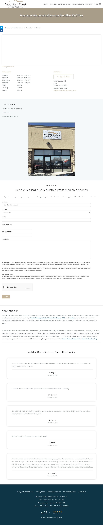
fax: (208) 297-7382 (60, 88)
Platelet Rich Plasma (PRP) (56, 318)
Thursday (16, 83)
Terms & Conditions (54, 492)
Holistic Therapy (35, 318)
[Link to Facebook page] (1, 30)
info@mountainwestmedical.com (65, 90)
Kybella (44, 318)
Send (6, 297)
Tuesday (16, 78)
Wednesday (16, 80)
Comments (5, 239)
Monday (16, 75)
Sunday (12, 90)
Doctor (4, 209)
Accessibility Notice (69, 492)
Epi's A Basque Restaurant (71, 339)
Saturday (12, 88)
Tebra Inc (30, 492)
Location (5, 202)
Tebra (60, 518)
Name (4, 217)
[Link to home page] (13, 4)
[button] (100, 4)
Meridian (38, 28)
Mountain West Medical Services (14, 28)
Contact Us (29, 28)
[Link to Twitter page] (1, 27)
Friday (12, 85)
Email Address (7, 224)
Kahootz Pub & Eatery (89, 339)
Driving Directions (8, 67)
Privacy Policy (40, 492)
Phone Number (7, 232)
